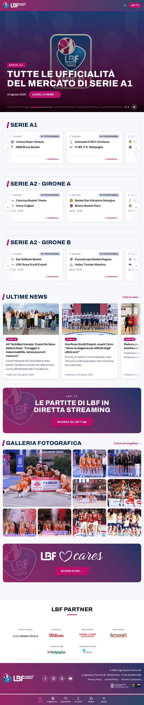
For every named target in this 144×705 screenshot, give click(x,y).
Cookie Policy (111, 679)
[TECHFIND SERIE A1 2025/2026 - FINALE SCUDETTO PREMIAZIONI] (19, 523)
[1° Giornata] (35, 147)
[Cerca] (125, 5)
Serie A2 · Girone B (40, 242)
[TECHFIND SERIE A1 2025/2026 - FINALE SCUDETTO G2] (89, 523)
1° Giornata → (53, 159)
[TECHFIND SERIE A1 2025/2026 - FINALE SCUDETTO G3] (89, 493)
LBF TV (135, 5)
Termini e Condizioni (131, 679)
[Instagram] (53, 678)
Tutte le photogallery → (127, 443)
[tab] (18, 107)
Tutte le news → (131, 297)
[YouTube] (70, 678)
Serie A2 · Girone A (40, 184)
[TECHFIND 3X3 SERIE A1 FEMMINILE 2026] (37, 478)
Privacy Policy (95, 679)
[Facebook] (45, 678)
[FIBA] (136, 685)
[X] (62, 678)
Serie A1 (23, 125)
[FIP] (119, 685)
